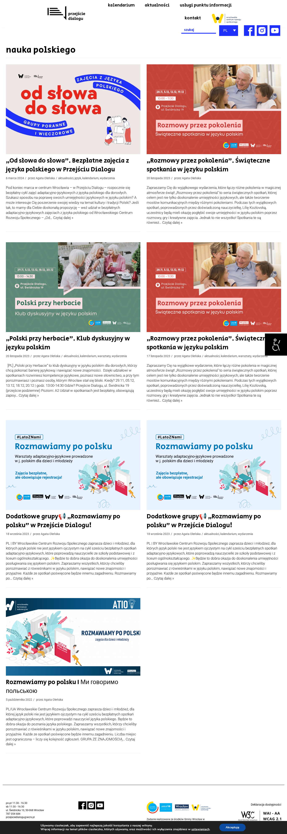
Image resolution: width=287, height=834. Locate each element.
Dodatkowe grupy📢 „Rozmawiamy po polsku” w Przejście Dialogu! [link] (63, 521)
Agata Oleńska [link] (45, 178)
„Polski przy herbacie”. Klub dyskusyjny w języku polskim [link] (68, 343)
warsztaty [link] (104, 356)
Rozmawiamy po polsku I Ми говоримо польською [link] (62, 687)
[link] (276, 345)
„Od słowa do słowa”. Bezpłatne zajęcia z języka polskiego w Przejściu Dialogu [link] (67, 165)
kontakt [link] (193, 18)
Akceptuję (232, 827)
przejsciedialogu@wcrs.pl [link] (20, 817)
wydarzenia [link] (107, 178)
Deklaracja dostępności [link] (266, 804)
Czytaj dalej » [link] (63, 218)
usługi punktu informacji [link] (206, 5)
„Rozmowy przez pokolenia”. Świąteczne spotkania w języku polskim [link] (208, 165)
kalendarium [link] (121, 5)
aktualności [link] (157, 5)
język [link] (78, 178)
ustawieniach (200, 829)
